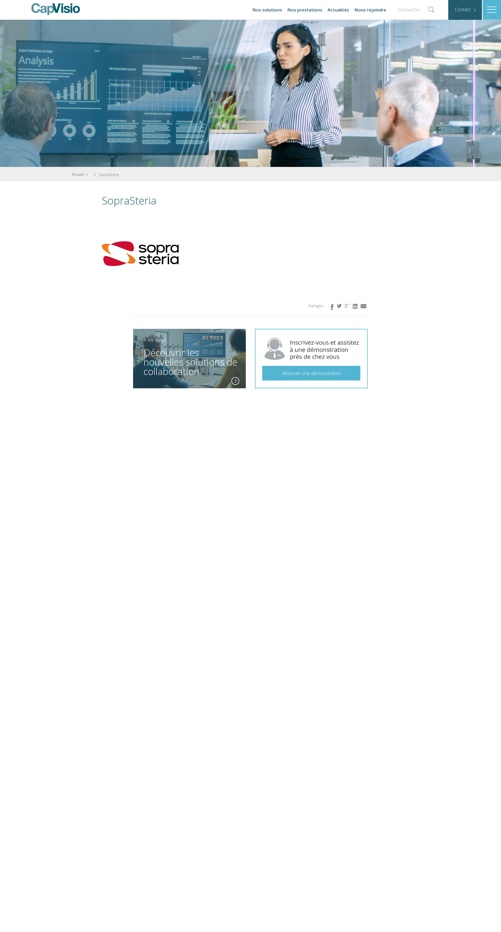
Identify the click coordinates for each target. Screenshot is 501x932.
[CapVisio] (55, 9)
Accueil (78, 174)
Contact (462, 9)
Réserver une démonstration (311, 373)
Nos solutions (267, 10)
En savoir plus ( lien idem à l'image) (235, 381)
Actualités (338, 10)
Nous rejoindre (370, 10)
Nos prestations (304, 10)
